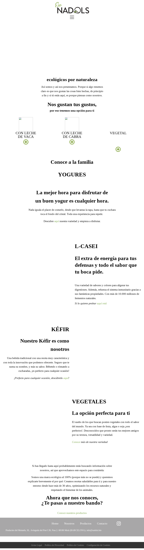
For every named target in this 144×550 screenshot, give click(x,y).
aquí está (102, 303)
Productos (85, 523)
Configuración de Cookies (98, 545)
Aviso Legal (36, 545)
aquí (56, 221)
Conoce (76, 442)
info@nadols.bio (94, 530)
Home (55, 523)
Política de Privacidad (54, 545)
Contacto (102, 523)
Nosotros (69, 523)
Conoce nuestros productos (72, 512)
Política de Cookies (75, 545)
